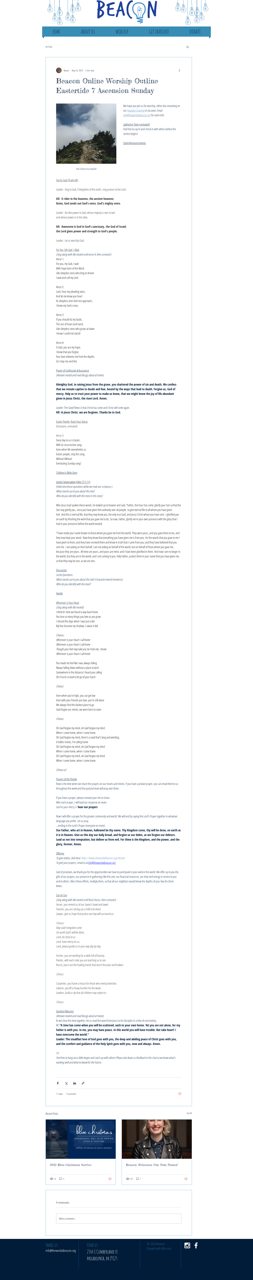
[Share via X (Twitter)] (66, 1083)
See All (189, 1113)
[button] (187, 46)
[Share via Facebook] (57, 1083)
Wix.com (166, 1248)
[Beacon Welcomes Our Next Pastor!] (157, 1139)
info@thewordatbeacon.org (61, 1250)
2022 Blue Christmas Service (70, 1165)
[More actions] (179, 70)
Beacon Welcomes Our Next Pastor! (152, 1165)
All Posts (49, 46)
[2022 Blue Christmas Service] (81, 1139)
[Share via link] (83, 1083)
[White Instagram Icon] (187, 1245)
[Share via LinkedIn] (74, 1083)
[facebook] (196, 1245)
